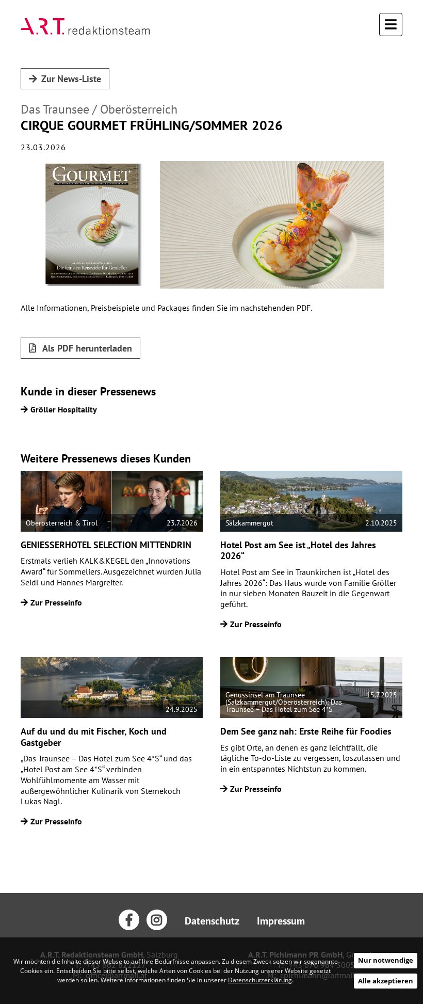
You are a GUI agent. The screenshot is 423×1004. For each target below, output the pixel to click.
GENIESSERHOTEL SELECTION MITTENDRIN (106, 545)
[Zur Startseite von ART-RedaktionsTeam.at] (85, 26)
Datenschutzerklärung (260, 980)
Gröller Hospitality (63, 409)
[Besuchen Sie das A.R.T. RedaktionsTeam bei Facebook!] (129, 920)
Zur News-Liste (71, 79)
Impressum (281, 921)
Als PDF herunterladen (86, 348)
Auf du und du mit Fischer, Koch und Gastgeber (94, 736)
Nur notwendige (385, 960)
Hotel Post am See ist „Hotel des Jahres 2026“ (298, 550)
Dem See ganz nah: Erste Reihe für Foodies (306, 731)
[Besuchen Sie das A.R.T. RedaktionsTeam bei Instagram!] (157, 920)
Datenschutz (212, 921)
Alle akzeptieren (385, 980)
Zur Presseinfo (56, 602)
